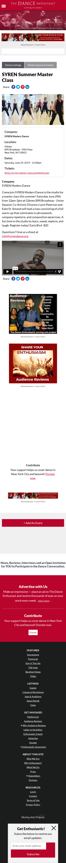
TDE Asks (33, 667)
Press (33, 771)
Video (33, 676)
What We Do (33, 767)
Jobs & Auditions (33, 696)
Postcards (33, 659)
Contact (33, 796)
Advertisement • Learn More (33, 45)
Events (33, 688)
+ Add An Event (33, 523)
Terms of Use (33, 800)
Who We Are (33, 758)
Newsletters (34, 775)
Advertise (33, 738)
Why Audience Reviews (34, 725)
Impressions (33, 654)
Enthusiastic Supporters (34, 747)
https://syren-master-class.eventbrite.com (26, 172)
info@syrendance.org (15, 236)
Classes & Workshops (33, 692)
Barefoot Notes (33, 671)
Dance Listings (13, 64)
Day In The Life (33, 663)
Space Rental (33, 700)
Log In (33, 791)
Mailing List (33, 716)
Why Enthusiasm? (33, 763)
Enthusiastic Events (33, 734)
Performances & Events (41, 64)
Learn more (43, 600)
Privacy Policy (33, 804)
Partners (33, 780)
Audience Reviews (33, 721)
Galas (33, 705)
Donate (33, 632)
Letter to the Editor (33, 729)
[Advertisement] (33, 426)
